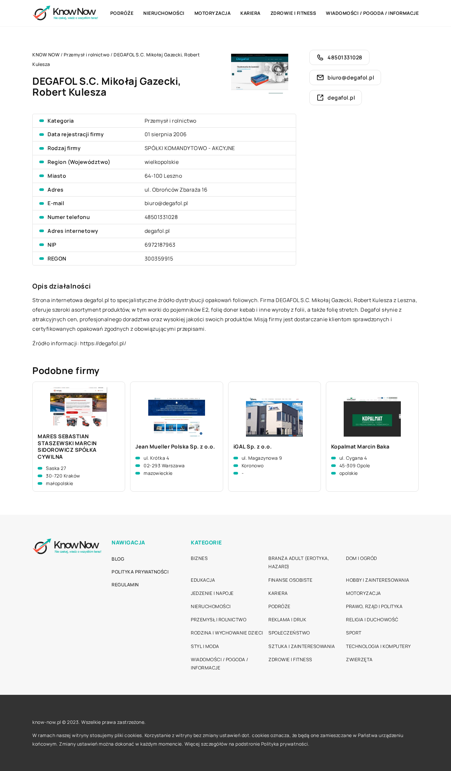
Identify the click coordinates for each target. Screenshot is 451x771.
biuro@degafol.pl (166, 203)
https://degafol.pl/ (103, 343)
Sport (354, 633)
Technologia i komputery (378, 646)
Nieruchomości (164, 13)
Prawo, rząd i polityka (374, 606)
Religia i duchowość (372, 619)
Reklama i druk (287, 619)
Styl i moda (205, 646)
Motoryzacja (212, 13)
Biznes (199, 558)
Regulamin (125, 584)
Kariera (250, 13)
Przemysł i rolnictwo (170, 120)
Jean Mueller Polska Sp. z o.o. (175, 446)
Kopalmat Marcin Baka (360, 446)
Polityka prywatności (140, 572)
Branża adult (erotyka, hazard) (298, 562)
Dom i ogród (361, 558)
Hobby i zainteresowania (377, 580)
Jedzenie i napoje (212, 593)
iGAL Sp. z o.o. (252, 446)
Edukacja (203, 580)
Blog (118, 559)
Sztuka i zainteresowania (301, 646)
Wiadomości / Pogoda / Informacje (372, 13)
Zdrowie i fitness (293, 13)
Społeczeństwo (289, 633)
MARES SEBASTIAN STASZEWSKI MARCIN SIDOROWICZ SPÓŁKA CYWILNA (67, 446)
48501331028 (161, 217)
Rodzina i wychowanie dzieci (227, 633)
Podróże (122, 13)
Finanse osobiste (290, 580)
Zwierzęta (359, 659)
